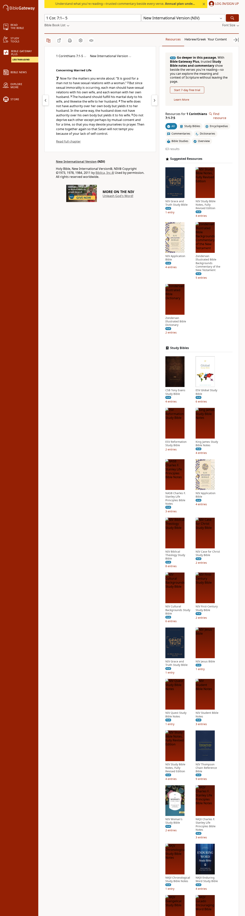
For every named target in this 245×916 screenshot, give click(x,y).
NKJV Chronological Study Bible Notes (177, 879)
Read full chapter (68, 141)
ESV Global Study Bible (206, 392)
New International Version (76, 161)
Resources (173, 39)
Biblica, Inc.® (105, 173)
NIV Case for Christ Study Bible (208, 553)
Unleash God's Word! (118, 196)
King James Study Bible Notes (207, 443)
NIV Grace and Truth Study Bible (176, 202)
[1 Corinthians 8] (155, 100)
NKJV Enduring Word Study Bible (207, 879)
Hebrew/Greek (195, 39)
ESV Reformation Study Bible (176, 443)
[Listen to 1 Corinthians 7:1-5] (91, 40)
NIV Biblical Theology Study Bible (175, 555)
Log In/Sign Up (227, 4)
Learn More (181, 99)
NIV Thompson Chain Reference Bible (206, 768)
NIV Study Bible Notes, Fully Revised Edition (206, 204)
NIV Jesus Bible (205, 661)
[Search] (232, 18)
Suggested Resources (186, 159)
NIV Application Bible (175, 257)
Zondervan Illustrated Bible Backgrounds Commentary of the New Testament (208, 263)
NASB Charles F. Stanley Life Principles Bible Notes (175, 498)
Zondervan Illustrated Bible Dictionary (175, 321)
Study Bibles (179, 348)
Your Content (217, 39)
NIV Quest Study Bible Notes (175, 714)
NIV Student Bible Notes (207, 714)
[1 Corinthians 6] (45, 100)
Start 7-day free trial (187, 90)
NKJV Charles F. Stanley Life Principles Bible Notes (206, 824)
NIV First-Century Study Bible (207, 608)
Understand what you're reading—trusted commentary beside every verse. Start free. (141, 4)
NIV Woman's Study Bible (173, 820)
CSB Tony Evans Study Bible (175, 392)
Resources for (186, 116)
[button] (223, 4)
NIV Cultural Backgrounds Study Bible (177, 610)
